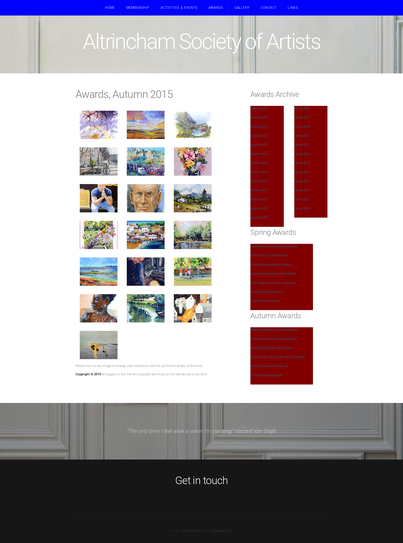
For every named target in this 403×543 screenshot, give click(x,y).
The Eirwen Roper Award (266, 292)
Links (293, 8)
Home (110, 8)
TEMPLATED (190, 531)
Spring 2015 (302, 154)
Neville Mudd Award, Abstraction (271, 348)
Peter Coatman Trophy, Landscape (273, 282)
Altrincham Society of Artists (201, 41)
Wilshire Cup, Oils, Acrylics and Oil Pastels (277, 357)
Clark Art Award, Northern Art (269, 366)
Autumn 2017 (259, 144)
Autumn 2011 (259, 199)
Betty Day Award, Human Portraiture (274, 329)
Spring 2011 (302, 190)
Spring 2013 (302, 172)
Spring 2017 (302, 135)
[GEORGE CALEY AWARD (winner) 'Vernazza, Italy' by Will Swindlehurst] (193, 125)
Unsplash (217, 531)
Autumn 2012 (259, 190)
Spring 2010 (302, 199)
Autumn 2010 (259, 208)
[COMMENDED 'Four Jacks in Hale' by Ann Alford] (193, 271)
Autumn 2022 (259, 108)
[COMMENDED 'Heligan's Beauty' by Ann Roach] (99, 235)
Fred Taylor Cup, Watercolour (269, 255)
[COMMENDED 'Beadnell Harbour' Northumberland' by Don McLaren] (99, 271)
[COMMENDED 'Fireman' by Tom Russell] (146, 271)
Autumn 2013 (259, 181)
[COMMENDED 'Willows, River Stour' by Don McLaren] (193, 235)
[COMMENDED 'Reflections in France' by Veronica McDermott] (146, 308)
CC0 (228, 531)
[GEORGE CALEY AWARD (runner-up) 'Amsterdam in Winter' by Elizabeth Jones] (99, 161)
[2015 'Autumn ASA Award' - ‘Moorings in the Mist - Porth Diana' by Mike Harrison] (99, 345)
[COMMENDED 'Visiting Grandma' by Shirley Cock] (146, 235)
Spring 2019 (302, 117)
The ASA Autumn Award (266, 375)
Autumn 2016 (259, 154)
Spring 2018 (302, 126)
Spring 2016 (302, 144)
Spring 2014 (302, 163)
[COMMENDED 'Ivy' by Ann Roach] (99, 308)
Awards (216, 8)
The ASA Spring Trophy (265, 301)
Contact (269, 8)
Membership (137, 8)
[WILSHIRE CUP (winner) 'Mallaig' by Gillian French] (146, 161)
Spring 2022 (302, 108)
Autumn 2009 (259, 217)
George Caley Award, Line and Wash (273, 338)
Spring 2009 (302, 208)
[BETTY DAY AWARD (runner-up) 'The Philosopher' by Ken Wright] (146, 198)
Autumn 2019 (259, 126)
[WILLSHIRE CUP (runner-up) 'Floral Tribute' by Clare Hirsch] (193, 161)
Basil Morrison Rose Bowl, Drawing (273, 246)
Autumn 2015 (259, 163)
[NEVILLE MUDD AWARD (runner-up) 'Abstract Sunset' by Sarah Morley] (146, 125)
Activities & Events (179, 8)
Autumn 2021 (259, 117)
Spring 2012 (302, 181)
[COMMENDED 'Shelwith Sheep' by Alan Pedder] (193, 198)
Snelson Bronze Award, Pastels (271, 264)
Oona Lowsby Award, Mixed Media (273, 273)
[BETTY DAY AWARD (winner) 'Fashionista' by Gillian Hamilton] (99, 198)
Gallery (242, 8)
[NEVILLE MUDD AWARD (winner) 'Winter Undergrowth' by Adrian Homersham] (99, 125)
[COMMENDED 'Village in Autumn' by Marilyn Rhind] (193, 308)
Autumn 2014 (259, 172)
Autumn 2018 (259, 135)
